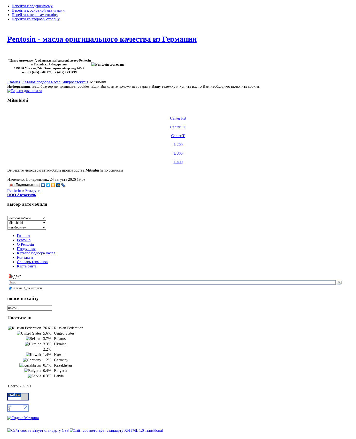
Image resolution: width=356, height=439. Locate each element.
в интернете (35, 288)
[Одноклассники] (53, 185)
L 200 (178, 144)
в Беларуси (23, 192)
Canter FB (178, 118)
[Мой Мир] (58, 185)
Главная (13, 82)
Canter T (178, 136)
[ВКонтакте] (43, 185)
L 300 (178, 153)
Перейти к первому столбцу (35, 15)
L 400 (178, 162)
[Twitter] (48, 185)
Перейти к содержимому (32, 6)
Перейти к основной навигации (38, 10)
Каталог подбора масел (41, 82)
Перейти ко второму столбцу (36, 19)
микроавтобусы (75, 82)
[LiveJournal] (63, 185)
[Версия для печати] (24, 89)
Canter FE (178, 127)
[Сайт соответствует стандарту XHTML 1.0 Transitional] (116, 430)
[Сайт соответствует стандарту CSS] (38, 430)
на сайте (17, 288)
